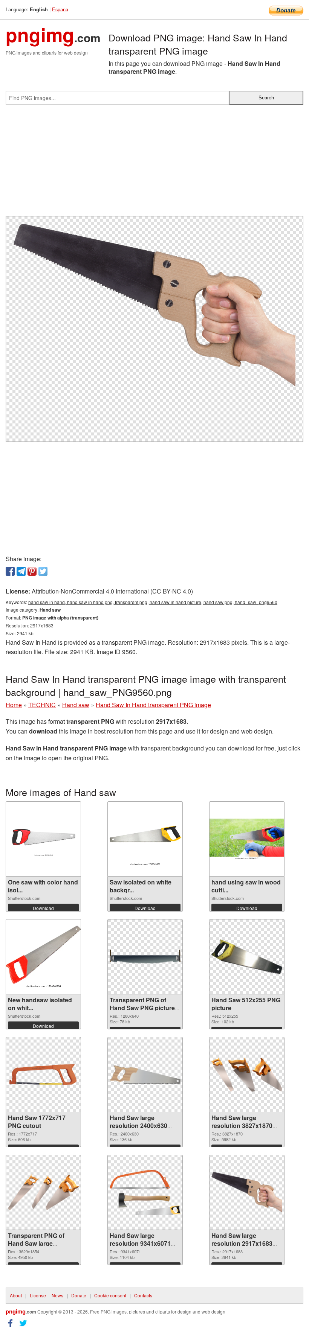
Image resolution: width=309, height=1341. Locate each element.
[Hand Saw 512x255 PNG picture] (246, 956)
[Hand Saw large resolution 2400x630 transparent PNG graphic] (145, 1074)
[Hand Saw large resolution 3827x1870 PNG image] (246, 1075)
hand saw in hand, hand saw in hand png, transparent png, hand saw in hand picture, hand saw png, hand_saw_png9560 (152, 602)
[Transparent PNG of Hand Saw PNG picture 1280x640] (145, 956)
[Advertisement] (154, 163)
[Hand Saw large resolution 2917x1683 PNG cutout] (246, 1192)
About (16, 1295)
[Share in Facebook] (10, 571)
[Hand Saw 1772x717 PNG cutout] (43, 1075)
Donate (78, 1295)
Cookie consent (110, 1295)
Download (43, 908)
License (38, 1295)
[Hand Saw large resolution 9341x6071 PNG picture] (145, 1192)
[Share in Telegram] (21, 571)
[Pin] (32, 571)
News (57, 1295)
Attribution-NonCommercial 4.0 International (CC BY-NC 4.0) (112, 591)
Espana (60, 9)
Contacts (143, 1295)
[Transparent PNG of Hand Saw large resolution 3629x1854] (43, 1192)
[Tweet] (42, 571)
